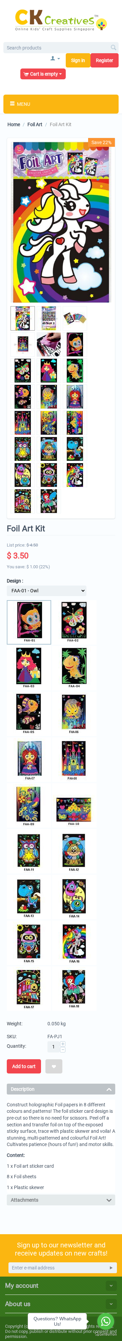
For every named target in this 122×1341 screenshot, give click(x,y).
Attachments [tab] (24, 1200)
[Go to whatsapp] (105, 1321)
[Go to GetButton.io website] (106, 1334)
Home (13, 124)
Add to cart (24, 1066)
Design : (15, 581)
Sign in (78, 60)
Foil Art (34, 124)
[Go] (111, 1268)
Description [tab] (23, 1089)
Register (104, 60)
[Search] (113, 48)
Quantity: (16, 1046)
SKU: (12, 1036)
